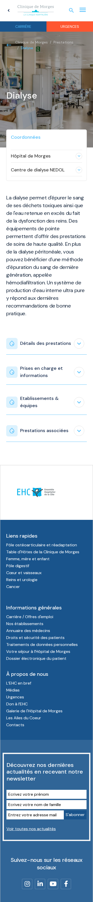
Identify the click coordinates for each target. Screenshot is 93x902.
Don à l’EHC (17, 704)
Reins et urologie (21, 579)
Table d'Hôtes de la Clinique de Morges (42, 552)
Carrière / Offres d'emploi (29, 616)
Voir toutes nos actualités (31, 828)
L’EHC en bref (18, 683)
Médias (13, 690)
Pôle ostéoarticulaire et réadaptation (41, 545)
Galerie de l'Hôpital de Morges (34, 711)
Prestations (63, 42)
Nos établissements (24, 623)
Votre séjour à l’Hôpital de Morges (38, 651)
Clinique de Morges (31, 42)
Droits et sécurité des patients (35, 637)
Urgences (69, 26)
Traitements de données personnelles (42, 644)
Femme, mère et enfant (28, 559)
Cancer (13, 586)
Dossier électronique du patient (36, 658)
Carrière (23, 26)
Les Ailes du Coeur (23, 718)
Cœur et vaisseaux (24, 572)
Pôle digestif (17, 565)
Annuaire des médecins (28, 630)
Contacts (15, 725)
